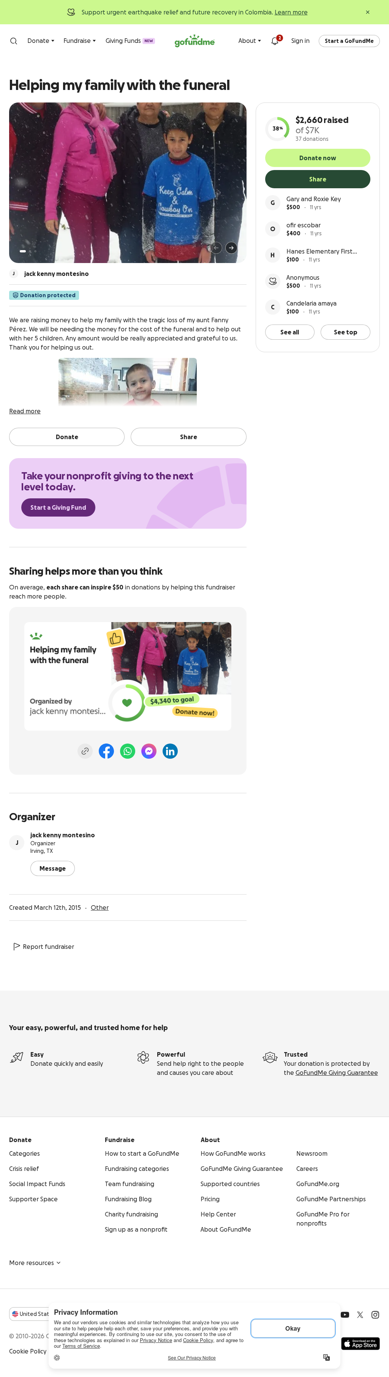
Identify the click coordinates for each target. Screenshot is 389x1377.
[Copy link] (85, 751)
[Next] (231, 248)
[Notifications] (274, 41)
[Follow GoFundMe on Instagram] (375, 1314)
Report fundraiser (48, 946)
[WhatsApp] (127, 751)
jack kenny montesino (62, 835)
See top (345, 332)
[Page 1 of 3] (23, 251)
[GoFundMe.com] (195, 41)
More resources (31, 1262)
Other (100, 907)
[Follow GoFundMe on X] (360, 1314)
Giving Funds (129, 40)
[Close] (368, 12)
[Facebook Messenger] (149, 751)
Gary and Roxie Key (313, 198)
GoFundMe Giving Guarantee (337, 1072)
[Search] (13, 41)
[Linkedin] (170, 751)
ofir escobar (303, 225)
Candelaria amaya (311, 303)
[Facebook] (106, 751)
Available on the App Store (360, 1343)
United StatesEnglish (48, 1314)
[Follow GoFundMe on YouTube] (345, 1314)
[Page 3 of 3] (35, 251)
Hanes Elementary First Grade (319, 252)
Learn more (291, 12)
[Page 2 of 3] (30, 251)
